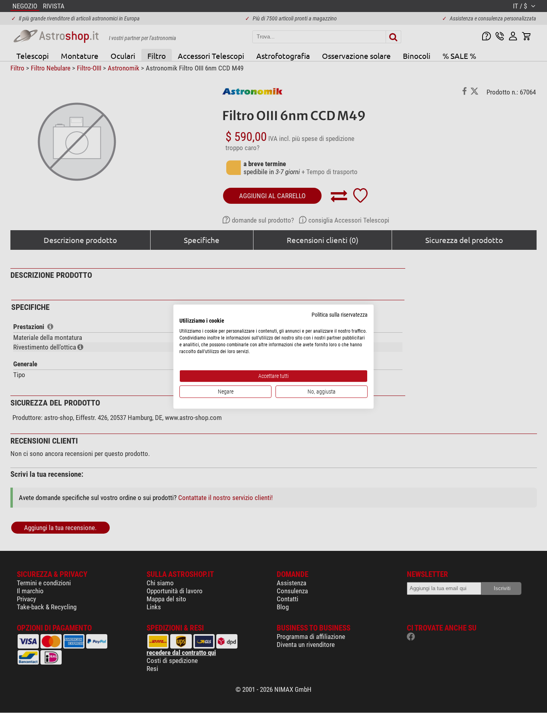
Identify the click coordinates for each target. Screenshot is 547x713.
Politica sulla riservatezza (340, 314)
